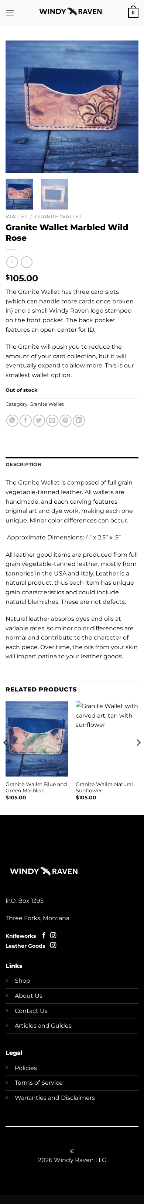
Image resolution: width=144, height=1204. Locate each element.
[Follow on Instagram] (53, 935)
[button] (10, 13)
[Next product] (12, 262)
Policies (26, 1067)
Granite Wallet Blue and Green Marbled (36, 787)
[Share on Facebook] (26, 421)
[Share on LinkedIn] (79, 421)
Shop (22, 980)
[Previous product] (26, 262)
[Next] (126, 107)
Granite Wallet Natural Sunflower (104, 787)
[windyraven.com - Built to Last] (72, 13)
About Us (28, 995)
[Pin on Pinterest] (65, 421)
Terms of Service (39, 1082)
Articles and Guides (43, 1025)
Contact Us (31, 1010)
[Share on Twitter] (39, 421)
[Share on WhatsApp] (12, 421)
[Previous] (17, 107)
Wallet (16, 216)
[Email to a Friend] (52, 421)
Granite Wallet (58, 216)
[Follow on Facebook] (44, 935)
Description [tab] (24, 464)
